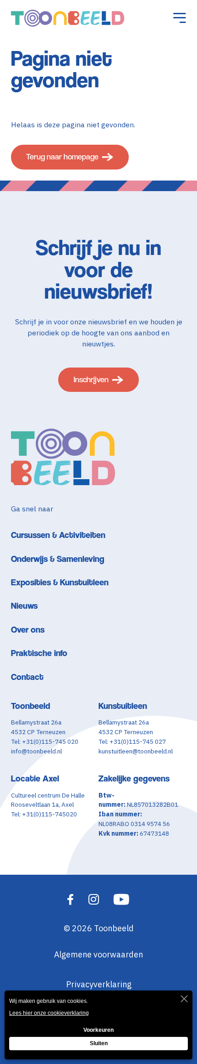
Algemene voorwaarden (98, 954)
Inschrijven (91, 379)
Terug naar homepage (62, 156)
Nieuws (24, 605)
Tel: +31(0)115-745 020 (44, 741)
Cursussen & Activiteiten (58, 535)
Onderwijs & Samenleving (57, 559)
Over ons (27, 629)
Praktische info (39, 653)
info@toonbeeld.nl (36, 751)
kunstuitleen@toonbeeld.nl (135, 751)
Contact (27, 677)
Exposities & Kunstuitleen (60, 582)
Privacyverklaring (98, 984)
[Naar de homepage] (67, 18)
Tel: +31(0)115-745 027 (132, 741)
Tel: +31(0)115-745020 (44, 814)
